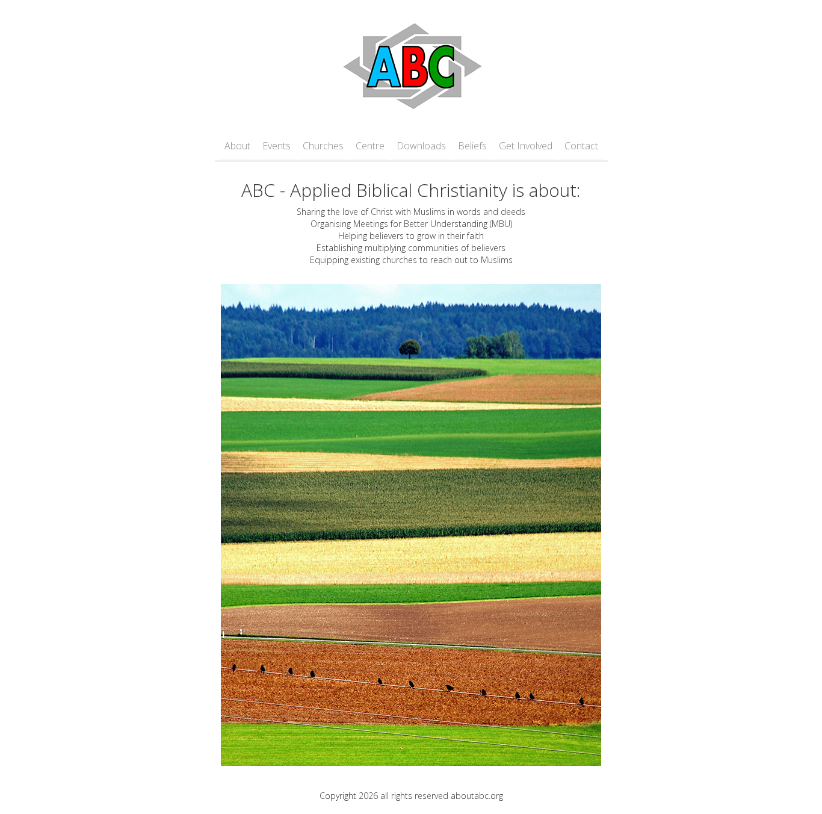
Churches (323, 145)
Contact (581, 145)
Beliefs (472, 145)
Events (276, 145)
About (237, 145)
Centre (370, 145)
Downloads (421, 145)
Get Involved (525, 145)
